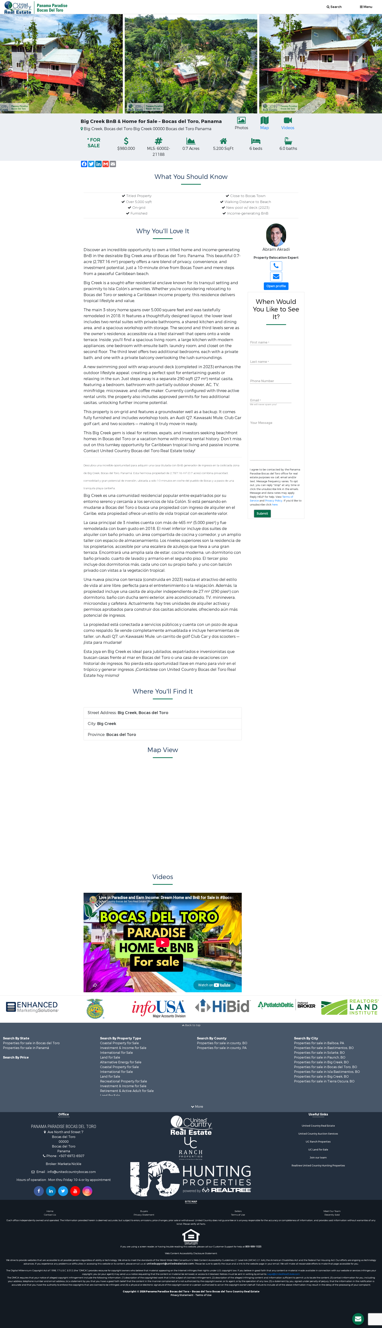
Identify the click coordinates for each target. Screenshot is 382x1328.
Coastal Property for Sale (119, 1043)
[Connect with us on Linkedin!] (51, 1191)
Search (336, 7)
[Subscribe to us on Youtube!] (75, 1191)
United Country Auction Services (318, 1133)
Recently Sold (332, 1214)
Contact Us (50, 1214)
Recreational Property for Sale (123, 1081)
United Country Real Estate (318, 1125)
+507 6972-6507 (71, 1156)
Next (374, 64)
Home (50, 1211)
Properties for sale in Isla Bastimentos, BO (327, 1072)
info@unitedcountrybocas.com (71, 1172)
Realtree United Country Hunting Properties (318, 1165)
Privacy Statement (144, 1214)
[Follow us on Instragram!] (87, 1191)
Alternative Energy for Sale (120, 1062)
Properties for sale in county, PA (222, 1048)
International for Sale (116, 1053)
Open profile (276, 286)
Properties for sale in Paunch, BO (319, 1057)
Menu (367, 7)
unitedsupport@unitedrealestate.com (170, 1263)
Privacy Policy (273, 500)
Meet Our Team (332, 1211)
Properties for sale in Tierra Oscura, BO (324, 1081)
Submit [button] (262, 513)
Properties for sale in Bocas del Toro (31, 1043)
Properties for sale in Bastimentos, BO (324, 1048)
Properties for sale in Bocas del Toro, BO (325, 1067)
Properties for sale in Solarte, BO (319, 1053)
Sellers (238, 1211)
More (198, 1107)
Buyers (144, 1211)
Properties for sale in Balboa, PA (319, 1043)
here (275, 504)
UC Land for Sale (318, 1149)
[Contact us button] (358, 1319)
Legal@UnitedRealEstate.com (283, 1274)
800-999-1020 (253, 1246)
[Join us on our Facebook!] (39, 1191)
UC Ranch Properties (318, 1141)
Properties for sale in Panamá (26, 1048)
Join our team (318, 1157)
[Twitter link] (63, 1191)
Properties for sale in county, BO (222, 1043)
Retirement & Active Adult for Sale (127, 1091)
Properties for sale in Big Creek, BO (321, 1062)
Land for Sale (110, 1057)
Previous (8, 64)
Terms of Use (238, 1214)
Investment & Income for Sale (123, 1048)
